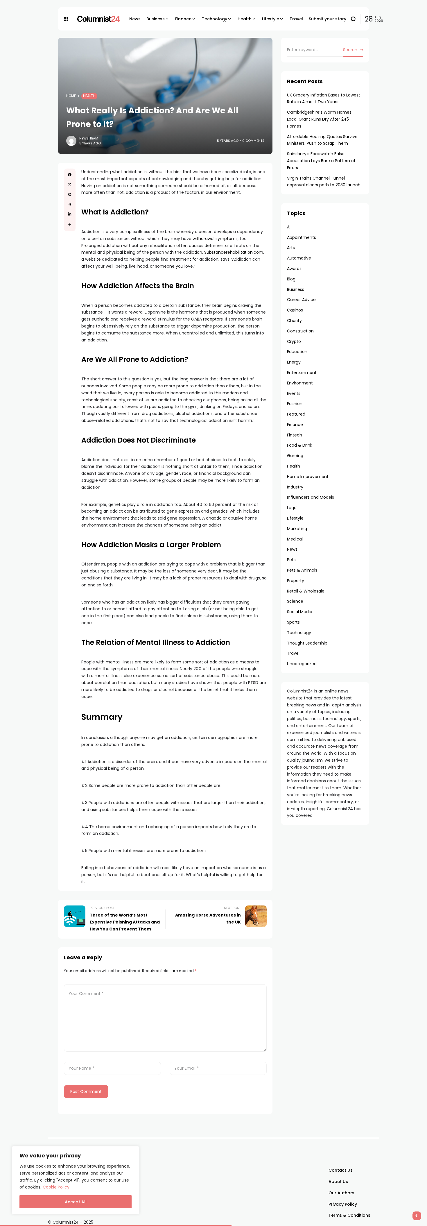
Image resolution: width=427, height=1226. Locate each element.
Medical (295, 539)
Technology (299, 633)
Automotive (299, 258)
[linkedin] (69, 214)
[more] (69, 224)
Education (297, 352)
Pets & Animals (302, 570)
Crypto (294, 341)
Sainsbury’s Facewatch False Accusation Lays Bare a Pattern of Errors (321, 161)
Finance (295, 424)
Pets (291, 560)
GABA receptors (207, 319)
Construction (300, 331)
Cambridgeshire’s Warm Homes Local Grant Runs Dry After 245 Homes (319, 119)
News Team (88, 138)
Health (89, 96)
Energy (294, 362)
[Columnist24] (99, 18)
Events (293, 393)
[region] (75, 1180)
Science (295, 601)
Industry (295, 487)
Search (350, 50)
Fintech (294, 435)
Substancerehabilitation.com (233, 252)
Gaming (295, 456)
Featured (296, 414)
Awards (294, 268)
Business (295, 289)
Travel (293, 653)
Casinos (295, 310)
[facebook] (69, 174)
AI (288, 227)
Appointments (301, 237)
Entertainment (302, 372)
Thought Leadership (307, 643)
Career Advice (301, 300)
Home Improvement (308, 476)
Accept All (76, 1202)
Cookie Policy (56, 1187)
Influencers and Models (310, 497)
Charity (294, 320)
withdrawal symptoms (215, 238)
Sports (293, 622)
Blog (291, 279)
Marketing (297, 528)
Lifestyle (295, 518)
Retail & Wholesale (305, 591)
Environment (300, 383)
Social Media (299, 612)
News (292, 549)
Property (295, 581)
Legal (292, 508)
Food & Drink (299, 445)
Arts (291, 247)
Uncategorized (302, 664)
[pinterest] (69, 194)
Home (71, 96)
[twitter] (69, 184)
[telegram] (69, 204)
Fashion (294, 404)
